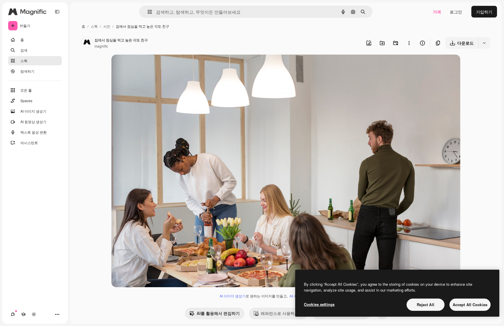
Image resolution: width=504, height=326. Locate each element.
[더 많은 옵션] (409, 43)
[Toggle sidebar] (57, 11)
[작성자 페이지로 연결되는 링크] (87, 43)
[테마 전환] (33, 314)
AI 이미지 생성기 (233, 295)
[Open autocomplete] (147, 12)
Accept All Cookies (470, 304)
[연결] (13, 314)
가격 (437, 12)
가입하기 (484, 12)
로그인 (456, 12)
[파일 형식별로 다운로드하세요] (484, 43)
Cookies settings (319, 304)
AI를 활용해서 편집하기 (218, 313)
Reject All (425, 304)
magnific (101, 45)
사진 (106, 26)
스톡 (94, 26)
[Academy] (23, 314)
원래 (145, 66)
